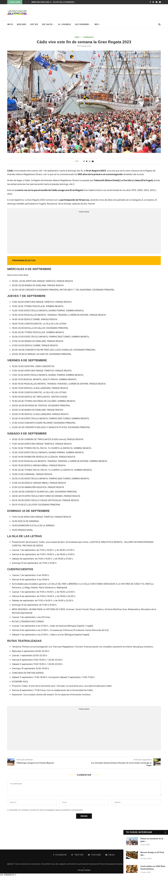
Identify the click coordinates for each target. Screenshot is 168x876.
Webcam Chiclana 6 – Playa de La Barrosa (53, 2)
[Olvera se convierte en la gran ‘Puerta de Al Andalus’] (132, 841)
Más (97, 24)
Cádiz (76, 37)
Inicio (10, 24)
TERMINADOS (88, 37)
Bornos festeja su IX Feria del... (152, 853)
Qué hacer (47, 24)
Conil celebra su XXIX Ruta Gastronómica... (152, 867)
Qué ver (34, 24)
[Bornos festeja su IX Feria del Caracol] (132, 855)
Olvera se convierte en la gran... (151, 839)
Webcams (21, 24)
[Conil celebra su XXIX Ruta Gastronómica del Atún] (132, 869)
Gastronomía (82, 24)
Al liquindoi (64, 24)
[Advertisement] (113, 12)
